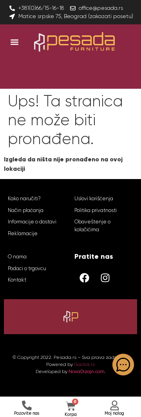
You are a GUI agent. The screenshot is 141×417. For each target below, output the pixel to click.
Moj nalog (114, 413)
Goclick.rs (84, 364)
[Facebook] (84, 277)
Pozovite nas (26, 413)
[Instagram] (105, 277)
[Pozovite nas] (27, 405)
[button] (14, 41)
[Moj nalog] (114, 405)
